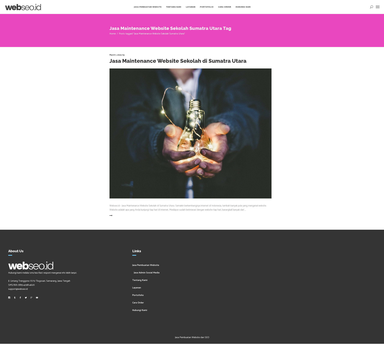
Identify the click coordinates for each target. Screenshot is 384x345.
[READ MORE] (118, 215)
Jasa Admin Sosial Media (146, 273)
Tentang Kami (139, 280)
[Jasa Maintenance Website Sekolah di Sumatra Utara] (191, 133)
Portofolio (138, 295)
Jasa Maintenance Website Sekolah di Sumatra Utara (178, 61)
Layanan (136, 288)
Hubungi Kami (139, 310)
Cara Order (138, 303)
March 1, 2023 (116, 55)
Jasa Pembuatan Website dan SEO (192, 337)
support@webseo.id (18, 289)
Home (113, 34)
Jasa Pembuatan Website (145, 265)
